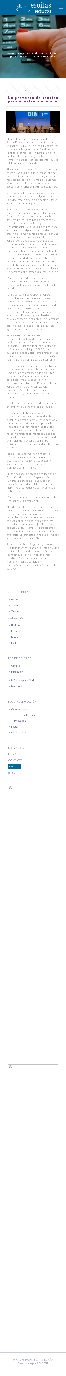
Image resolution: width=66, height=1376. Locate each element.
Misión (14, 599)
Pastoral (15, 726)
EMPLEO (14, 766)
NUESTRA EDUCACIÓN (22, 701)
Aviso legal (16, 686)
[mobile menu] (61, 7)
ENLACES (14, 754)
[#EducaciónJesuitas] (33, 7)
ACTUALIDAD (16, 617)
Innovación (20, 720)
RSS (13, 772)
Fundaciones (18, 671)
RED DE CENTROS (19, 658)
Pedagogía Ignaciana (25, 715)
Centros (15, 665)
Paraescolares (18, 732)
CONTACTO (15, 760)
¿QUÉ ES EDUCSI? (19, 592)
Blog (13, 642)
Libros (14, 636)
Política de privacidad (22, 680)
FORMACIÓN (16, 748)
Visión (14, 605)
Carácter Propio (19, 709)
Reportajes (17, 631)
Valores (15, 611)
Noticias (15, 625)
